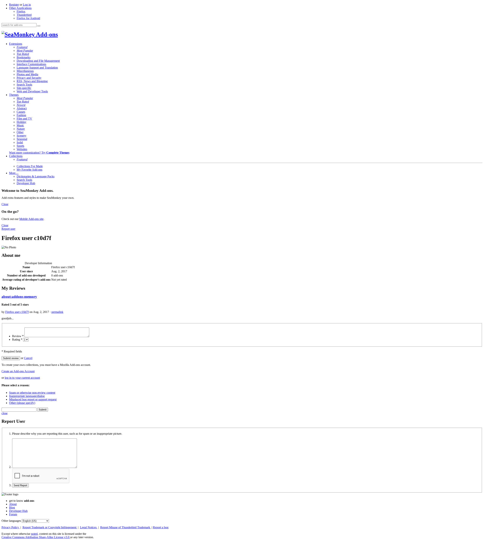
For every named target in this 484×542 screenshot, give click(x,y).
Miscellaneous (25, 71)
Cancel (28, 358)
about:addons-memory (19, 297)
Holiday (21, 122)
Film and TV (24, 118)
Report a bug (160, 527)
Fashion (21, 115)
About (13, 504)
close (5, 413)
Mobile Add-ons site (31, 219)
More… (14, 173)
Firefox (21, 11)
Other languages (11, 520)
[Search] (38, 25)
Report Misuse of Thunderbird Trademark (125, 527)
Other (20, 132)
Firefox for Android (28, 18)
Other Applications (20, 8)
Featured (22, 47)
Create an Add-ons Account (18, 371)
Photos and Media (27, 74)
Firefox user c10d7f (17, 312)
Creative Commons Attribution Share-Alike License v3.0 (36, 537)
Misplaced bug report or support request (33, 399)
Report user (8, 228)
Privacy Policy (11, 527)
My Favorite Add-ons (29, 169)
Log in (27, 4)
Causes (21, 111)
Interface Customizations (31, 64)
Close (5, 204)
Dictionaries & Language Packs (35, 176)
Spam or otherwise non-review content (32, 392)
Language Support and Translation (37, 67)
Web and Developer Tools (32, 91)
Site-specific (24, 88)
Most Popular (25, 50)
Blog (12, 507)
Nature (21, 128)
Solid (20, 142)
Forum (13, 514)
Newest (21, 105)
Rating (17, 339)
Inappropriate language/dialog (27, 396)
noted (34, 533)
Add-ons (46, 34)
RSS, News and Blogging (32, 81)
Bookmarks (23, 57)
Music (20, 125)
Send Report (20, 485)
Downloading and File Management (38, 60)
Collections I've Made (30, 166)
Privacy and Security (29, 77)
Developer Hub (26, 183)
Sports (20, 145)
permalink (57, 312)
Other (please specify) (22, 402)
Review (18, 336)
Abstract (22, 108)
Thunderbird (24, 14)
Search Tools (24, 84)
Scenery (21, 135)
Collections (15, 156)
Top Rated (23, 54)
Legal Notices (88, 527)
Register (14, 4)
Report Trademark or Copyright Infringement (49, 527)
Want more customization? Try (39, 152)
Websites (22, 149)
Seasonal (22, 139)
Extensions (15, 43)
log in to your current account (22, 377)
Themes (14, 94)
